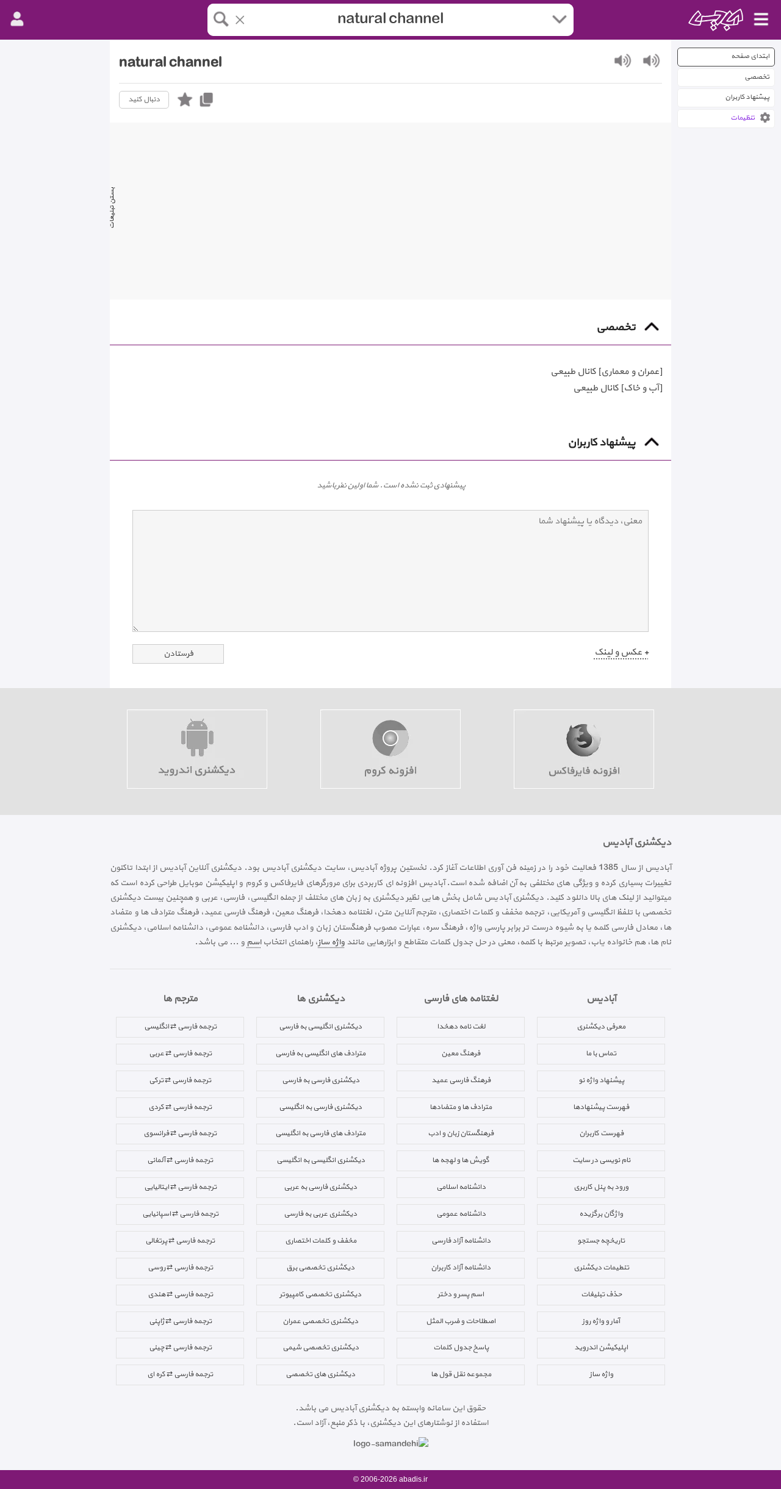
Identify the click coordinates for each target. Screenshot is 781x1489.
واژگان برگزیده (601, 1213)
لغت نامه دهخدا (461, 1026)
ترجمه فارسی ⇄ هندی (180, 1294)
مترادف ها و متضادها (461, 1107)
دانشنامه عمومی (461, 1213)
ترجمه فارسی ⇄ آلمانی (180, 1160)
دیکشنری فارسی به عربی (320, 1187)
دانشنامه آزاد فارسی (461, 1240)
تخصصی (756, 77)
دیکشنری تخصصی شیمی (321, 1347)
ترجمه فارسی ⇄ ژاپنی (180, 1321)
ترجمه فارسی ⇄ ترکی (180, 1080)
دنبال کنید (144, 99)
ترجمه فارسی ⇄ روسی (180, 1267)
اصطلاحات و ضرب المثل (460, 1321)
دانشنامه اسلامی (461, 1187)
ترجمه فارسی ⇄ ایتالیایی (180, 1187)
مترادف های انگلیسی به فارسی (320, 1053)
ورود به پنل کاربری (601, 1187)
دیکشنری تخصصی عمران (320, 1321)
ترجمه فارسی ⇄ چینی (180, 1347)
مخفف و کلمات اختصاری (320, 1240)
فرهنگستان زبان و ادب (461, 1133)
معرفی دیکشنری (601, 1026)
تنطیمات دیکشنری (601, 1267)
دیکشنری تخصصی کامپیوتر (320, 1294)
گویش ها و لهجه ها (460, 1160)
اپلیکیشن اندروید (601, 1347)
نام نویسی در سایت (601, 1160)
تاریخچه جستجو (601, 1240)
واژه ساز (331, 942)
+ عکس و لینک (621, 652)
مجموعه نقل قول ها (461, 1374)
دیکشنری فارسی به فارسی (320, 1080)
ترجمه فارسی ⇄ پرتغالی (180, 1240)
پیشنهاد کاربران (747, 97)
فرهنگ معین (460, 1053)
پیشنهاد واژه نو (601, 1080)
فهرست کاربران (601, 1133)
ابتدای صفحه (750, 56)
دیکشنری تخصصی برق (320, 1267)
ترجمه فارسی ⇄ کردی (180, 1107)
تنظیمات (742, 118)
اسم (254, 942)
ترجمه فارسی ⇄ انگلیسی (180, 1026)
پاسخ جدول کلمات (461, 1347)
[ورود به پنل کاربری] (17, 19)
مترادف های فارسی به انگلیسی (320, 1133)
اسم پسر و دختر (460, 1294)
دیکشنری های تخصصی (320, 1374)
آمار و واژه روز (601, 1321)
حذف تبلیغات (601, 1294)
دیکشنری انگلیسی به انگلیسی (320, 1160)
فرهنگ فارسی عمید (461, 1080)
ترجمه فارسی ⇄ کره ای (180, 1374)
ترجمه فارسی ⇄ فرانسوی (180, 1133)
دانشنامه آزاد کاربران (461, 1267)
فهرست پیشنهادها (601, 1107)
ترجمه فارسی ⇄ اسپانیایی (180, 1213)
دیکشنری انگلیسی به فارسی (320, 1026)
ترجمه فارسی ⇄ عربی (180, 1053)
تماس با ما (601, 1053)
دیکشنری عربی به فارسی (320, 1213)
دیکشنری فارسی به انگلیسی (320, 1107)
